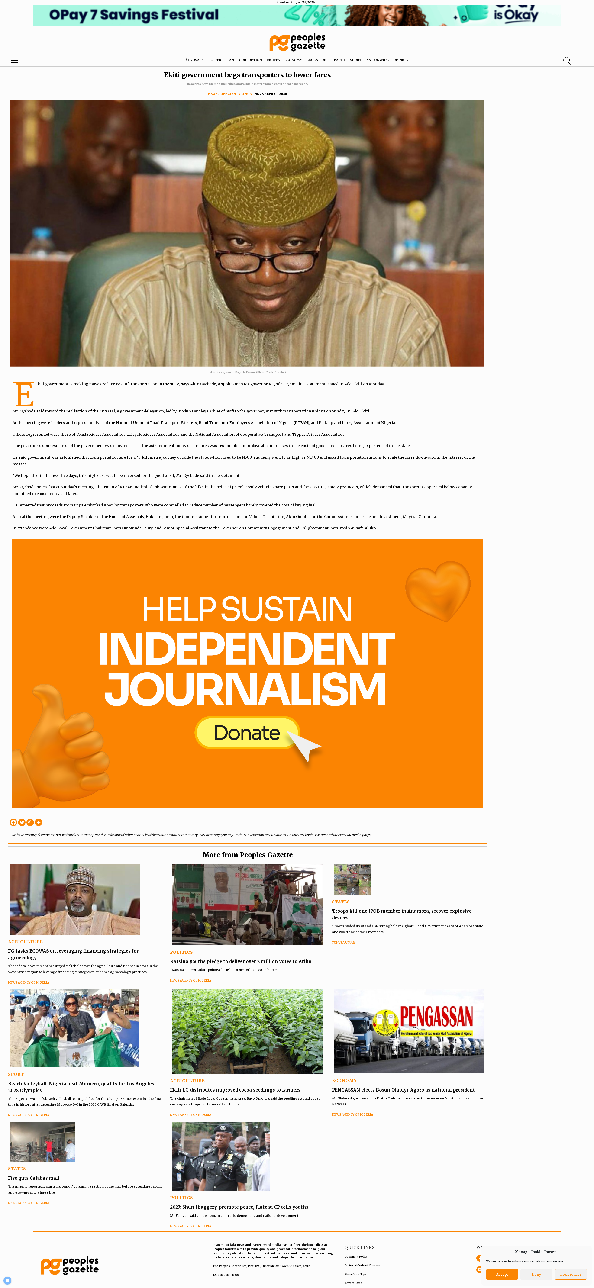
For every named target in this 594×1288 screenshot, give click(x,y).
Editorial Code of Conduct (362, 1265)
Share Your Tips (356, 1274)
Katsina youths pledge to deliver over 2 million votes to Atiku (241, 961)
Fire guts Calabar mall (33, 1178)
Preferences (570, 1274)
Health (338, 60)
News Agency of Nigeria (230, 94)
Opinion (400, 60)
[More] (38, 822)
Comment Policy (356, 1256)
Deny (536, 1274)
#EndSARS (195, 60)
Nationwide (377, 60)
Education (316, 60)
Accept (502, 1274)
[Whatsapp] (30, 822)
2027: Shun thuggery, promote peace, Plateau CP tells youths (239, 1207)
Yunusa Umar (343, 943)
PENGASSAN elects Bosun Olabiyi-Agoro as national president (403, 1090)
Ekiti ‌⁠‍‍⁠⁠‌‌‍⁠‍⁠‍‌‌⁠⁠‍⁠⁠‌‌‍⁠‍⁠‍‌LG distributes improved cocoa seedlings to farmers (235, 1090)
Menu (31, 61)
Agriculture (25, 941)
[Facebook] (13, 822)
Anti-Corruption (245, 60)
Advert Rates (353, 1283)
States (341, 902)
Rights (273, 60)
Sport (356, 60)
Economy (293, 60)
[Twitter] (22, 822)
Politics (216, 60)
